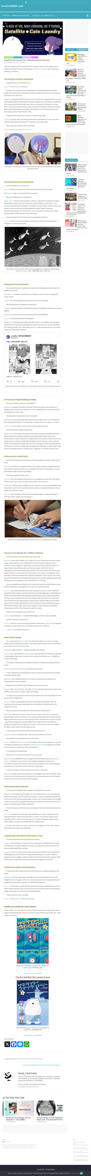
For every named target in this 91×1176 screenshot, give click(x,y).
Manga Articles (17, 57)
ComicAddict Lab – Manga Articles (43, 15)
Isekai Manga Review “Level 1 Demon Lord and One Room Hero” (23, 1059)
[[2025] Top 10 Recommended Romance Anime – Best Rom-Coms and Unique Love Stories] (71, 220)
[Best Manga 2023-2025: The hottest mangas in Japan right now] (71, 53)
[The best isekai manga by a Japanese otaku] (71, 194)
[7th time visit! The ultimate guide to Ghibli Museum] (71, 103)
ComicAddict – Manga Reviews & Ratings (16, 15)
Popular (71, 49)
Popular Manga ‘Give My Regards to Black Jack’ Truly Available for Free (21, 1118)
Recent (83, 49)
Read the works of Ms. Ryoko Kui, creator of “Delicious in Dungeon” (51, 1118)
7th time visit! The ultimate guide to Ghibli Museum (81, 106)
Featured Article (8, 57)
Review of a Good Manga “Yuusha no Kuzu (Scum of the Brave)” (42, 1065)
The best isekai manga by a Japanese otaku (82, 196)
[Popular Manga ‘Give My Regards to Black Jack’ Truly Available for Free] (22, 1101)
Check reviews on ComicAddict (33, 973)
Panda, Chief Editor (20, 62)
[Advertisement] (76, 33)
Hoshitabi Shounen (46, 714)
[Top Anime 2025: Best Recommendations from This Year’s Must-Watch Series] (71, 179)
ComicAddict (24, 641)
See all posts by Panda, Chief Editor (28, 1087)
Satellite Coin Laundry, (39, 69)
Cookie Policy (75, 1173)
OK (81, 1173)
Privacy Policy (50, 1169)
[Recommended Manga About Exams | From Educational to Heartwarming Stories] (71, 164)
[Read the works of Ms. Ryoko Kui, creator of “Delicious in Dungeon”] (52, 1101)
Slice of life (35, 57)
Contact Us (40, 1169)
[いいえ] (89, 1173)
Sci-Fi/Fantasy (26, 57)
